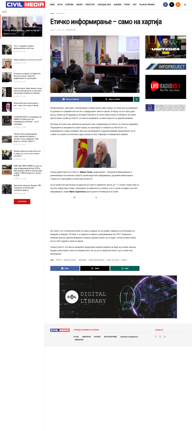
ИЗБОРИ (79, 5)
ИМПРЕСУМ (86, 337)
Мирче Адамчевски (96, 260)
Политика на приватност (129, 337)
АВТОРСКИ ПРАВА (110, 337)
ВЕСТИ (60, 5)
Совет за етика (113, 260)
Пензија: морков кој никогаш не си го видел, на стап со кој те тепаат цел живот (27, 153)
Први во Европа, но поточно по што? (28, 60)
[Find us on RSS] (178, 4)
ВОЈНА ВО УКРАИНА (147, 5)
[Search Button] (185, 4)
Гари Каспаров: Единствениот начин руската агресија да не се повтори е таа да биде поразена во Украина (28, 90)
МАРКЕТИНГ (79, 340)
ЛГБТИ (58, 260)
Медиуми (82, 260)
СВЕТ (135, 5)
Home (52, 13)
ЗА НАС (76, 337)
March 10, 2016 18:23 (57, 30)
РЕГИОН (127, 5)
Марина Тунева (70, 260)
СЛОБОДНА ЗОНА (104, 5)
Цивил (124, 260)
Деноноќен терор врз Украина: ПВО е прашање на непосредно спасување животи (27, 187)
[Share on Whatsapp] (136, 99)
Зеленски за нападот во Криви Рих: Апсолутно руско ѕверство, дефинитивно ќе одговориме (27, 76)
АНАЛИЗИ (117, 5)
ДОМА (52, 5)
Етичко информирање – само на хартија (21, 30)
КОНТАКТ (97, 337)
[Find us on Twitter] (171, 4)
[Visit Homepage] (25, 4)
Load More (22, 201)
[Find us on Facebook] (165, 4)
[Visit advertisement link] (165, 46)
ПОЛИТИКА (69, 5)
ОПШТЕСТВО (90, 5)
